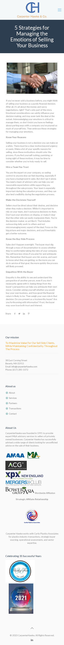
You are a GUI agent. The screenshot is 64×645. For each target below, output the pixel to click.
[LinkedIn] (32, 639)
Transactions (15, 408)
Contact (13, 413)
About (12, 392)
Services (13, 398)
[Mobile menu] (59, 10)
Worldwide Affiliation (44, 493)
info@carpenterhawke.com (24, 366)
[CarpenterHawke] (32, 10)
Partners (13, 403)
